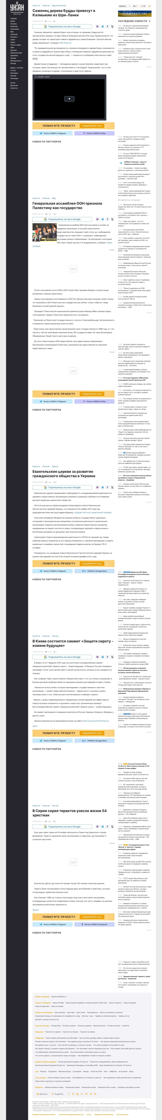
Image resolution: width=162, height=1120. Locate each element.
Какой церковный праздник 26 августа (50, 1065)
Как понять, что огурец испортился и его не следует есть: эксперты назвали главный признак (134, 392)
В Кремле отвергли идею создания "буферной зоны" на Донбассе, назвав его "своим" (134, 872)
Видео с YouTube (16, 68)
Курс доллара (60, 1012)
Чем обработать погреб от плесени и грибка (94, 1055)
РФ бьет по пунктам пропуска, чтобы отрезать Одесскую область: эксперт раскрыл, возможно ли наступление (134, 889)
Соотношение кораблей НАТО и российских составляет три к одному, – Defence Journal (133, 215)
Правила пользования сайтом (44, 1114)
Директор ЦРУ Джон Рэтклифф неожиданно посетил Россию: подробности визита (134, 574)
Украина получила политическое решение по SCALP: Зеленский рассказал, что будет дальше (134, 922)
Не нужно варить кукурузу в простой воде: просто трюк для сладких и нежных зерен (134, 346)
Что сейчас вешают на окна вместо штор (108, 1045)
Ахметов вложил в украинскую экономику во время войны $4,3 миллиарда (132, 415)
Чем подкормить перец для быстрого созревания (122, 1078)
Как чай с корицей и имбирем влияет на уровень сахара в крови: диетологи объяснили (132, 601)
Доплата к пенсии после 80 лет (47, 1019)
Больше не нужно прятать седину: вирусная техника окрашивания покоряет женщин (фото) (134, 647)
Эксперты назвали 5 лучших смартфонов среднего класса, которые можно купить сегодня (133, 708)
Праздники (52, 1071)
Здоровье (14, 55)
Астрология (123, 1071)
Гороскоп (39, 1032)
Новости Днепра (130, 1003)
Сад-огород (40, 1078)
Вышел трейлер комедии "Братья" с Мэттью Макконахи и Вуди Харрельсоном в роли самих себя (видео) (134, 610)
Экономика (14, 29)
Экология (14, 34)
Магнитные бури (99, 1026)
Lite (36, 1071)
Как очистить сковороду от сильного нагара (74, 1045)
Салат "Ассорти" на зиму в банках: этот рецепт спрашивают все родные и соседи (133, 985)
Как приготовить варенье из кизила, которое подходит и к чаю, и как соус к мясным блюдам (134, 446)
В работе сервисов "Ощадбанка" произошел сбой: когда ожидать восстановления (133, 855)
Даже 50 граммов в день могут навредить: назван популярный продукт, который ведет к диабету (133, 820)
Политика (14, 26)
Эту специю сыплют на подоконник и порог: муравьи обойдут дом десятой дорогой (134, 401)
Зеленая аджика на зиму (54, 1087)
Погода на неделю (84, 1026)
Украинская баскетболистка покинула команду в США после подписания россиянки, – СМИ (135, 305)
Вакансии (14, 85)
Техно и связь (15, 45)
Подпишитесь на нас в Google (64, 26)
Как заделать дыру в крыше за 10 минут (83, 1041)
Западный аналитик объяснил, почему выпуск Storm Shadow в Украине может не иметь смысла (133, 274)
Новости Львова (57, 1006)
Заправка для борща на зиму (129, 1087)
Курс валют (81, 1012)
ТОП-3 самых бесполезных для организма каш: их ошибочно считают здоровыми (132, 880)
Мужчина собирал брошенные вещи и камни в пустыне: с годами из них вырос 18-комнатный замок (134, 914)
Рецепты (43, 1071)
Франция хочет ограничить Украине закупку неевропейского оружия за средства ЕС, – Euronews (134, 363)
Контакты (14, 88)
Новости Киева (58, 1003)
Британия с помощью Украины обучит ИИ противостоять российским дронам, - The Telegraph (132, 812)
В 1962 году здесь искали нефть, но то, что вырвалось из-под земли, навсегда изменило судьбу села (134, 469)
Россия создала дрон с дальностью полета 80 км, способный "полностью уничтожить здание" (134, 627)
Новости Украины (43, 1003)
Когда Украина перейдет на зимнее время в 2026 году (86, 1003)
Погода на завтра (69, 1026)
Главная (13, 18)
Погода (13, 63)
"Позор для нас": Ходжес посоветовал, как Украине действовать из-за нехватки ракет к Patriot (134, 59)
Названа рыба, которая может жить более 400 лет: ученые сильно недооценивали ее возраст (134, 51)
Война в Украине (42, 997)
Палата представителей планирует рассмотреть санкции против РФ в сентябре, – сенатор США (134, 176)
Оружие (13, 50)
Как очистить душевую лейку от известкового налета (99, 1038)
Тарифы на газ (123, 1016)
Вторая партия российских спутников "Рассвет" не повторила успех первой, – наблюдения (133, 699)
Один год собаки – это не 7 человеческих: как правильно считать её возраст (133, 223)
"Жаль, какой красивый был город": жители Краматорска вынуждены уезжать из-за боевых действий (134, 193)
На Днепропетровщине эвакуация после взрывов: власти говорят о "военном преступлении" (134, 257)
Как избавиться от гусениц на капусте (86, 1078)
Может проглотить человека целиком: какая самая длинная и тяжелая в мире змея (134, 42)
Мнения (13, 76)
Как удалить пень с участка (45, 1045)
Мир (12, 32)
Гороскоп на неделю (53, 1032)
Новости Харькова (42, 1006)
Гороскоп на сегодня (70, 1032)
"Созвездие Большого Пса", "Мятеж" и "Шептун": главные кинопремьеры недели (134, 847)
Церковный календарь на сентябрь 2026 (82, 1065)
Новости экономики (44, 1012)
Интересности (15, 61)
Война (12, 21)
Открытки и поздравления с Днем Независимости (109, 1062)
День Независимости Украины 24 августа (115, 1065)
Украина (13, 24)
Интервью (14, 73)
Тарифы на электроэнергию (105, 1016)
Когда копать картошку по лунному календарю (53, 1081)
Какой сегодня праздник (46, 1062)
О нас (89, 1114)
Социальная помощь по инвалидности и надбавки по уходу (57, 1016)
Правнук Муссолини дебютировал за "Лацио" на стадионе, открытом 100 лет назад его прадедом (134, 432)
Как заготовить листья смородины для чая (92, 1048)
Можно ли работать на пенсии (111, 1012)
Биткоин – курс (87, 1016)
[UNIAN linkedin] (77, 1094)
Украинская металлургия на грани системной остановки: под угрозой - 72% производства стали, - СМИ (133, 837)
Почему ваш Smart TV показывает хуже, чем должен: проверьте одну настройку (133, 139)
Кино (105, 1071)
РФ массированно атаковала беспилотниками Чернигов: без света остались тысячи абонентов (132, 670)
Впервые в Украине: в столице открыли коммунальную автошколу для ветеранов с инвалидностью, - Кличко (133, 905)
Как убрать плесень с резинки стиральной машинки (55, 1048)
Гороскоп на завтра (87, 1032)
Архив (12, 83)
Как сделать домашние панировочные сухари (117, 1041)
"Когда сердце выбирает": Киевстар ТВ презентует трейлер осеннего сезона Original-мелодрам (134, 455)
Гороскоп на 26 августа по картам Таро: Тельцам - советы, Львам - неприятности (133, 583)
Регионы (13, 37)
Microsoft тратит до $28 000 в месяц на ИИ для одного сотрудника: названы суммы (134, 864)
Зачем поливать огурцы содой (59, 1078)
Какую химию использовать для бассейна (61, 1038)
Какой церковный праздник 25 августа (73, 1062)
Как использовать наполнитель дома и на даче (88, 1052)
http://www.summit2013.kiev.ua (96, 721)
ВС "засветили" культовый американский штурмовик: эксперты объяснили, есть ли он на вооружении (132, 787)
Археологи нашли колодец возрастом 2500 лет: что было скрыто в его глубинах (134, 207)
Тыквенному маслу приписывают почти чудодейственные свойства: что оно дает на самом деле (134, 423)
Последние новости (132, 21)
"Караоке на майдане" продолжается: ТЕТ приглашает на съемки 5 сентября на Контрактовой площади (134, 795)
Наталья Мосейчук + (59, 996)
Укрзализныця (92, 1012)
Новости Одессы (115, 1003)
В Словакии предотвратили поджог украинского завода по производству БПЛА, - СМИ (134, 248)
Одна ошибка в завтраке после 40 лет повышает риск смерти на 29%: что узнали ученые (133, 240)
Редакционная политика (104, 1114)
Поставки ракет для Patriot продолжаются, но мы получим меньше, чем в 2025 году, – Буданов (133, 232)
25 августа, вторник (129, 200)
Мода (131, 1071)
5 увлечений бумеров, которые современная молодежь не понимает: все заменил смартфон (134, 372)
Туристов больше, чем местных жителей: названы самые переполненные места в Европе (134, 897)
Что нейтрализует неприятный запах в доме (52, 1052)
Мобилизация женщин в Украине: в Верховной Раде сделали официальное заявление (134, 691)
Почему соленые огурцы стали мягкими (50, 1041)
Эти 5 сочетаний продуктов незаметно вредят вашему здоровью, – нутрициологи (133, 185)
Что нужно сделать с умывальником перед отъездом (55, 1055)
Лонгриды (14, 78)
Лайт (12, 47)
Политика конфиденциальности (71, 1114)
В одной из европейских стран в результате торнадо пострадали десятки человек (133, 803)
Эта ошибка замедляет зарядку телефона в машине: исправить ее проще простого (133, 656)
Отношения (77, 1071)
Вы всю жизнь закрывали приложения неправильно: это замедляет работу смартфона (134, 355)
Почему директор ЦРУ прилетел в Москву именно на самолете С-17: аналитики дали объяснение (133, 147)
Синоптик (125, 1026)
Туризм (13, 58)
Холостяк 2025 (96, 1071)
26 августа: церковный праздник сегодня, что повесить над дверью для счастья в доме (133, 28)
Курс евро (71, 1012)
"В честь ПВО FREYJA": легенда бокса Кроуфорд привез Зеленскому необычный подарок (132, 156)
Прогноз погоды (42, 1026)
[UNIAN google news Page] (82, 1094)
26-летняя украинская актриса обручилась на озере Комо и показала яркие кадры (132, 970)
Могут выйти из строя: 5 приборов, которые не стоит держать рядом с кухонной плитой (134, 282)
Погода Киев (56, 1026)
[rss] (95, 1094)
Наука (12, 42)
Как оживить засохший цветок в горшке (126, 1048)
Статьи (13, 70)
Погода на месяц (113, 1026)
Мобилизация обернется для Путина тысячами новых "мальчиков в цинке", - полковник (134, 265)
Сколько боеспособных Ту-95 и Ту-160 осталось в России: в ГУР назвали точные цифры (133, 766)
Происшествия (16, 53)
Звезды (86, 1071)
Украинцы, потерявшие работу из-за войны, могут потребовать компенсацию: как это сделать (134, 828)
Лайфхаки (39, 1038)
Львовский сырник (72, 1087)
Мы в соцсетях (122, 1114)
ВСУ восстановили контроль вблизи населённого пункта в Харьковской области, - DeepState (134, 478)
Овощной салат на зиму (107, 1087)
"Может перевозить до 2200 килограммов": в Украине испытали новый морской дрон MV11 (134, 290)
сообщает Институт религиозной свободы (92, 512)
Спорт (12, 40)
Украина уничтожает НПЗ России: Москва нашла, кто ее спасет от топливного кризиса (134, 486)
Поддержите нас (135, 13)
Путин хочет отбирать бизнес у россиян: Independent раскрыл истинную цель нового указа (133, 494)
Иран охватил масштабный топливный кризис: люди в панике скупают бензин (134, 618)
